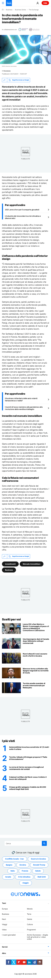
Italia (13, 871)
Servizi (5, 947)
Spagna (9, 865)
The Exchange (34, 9)
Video (4, 930)
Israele (8, 877)
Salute (38, 871)
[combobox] (25, 843)
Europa (5, 909)
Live (45, 3)
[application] (25, 49)
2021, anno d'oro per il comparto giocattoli (22, 210)
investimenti (10, 564)
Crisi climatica (24, 877)
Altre (4, 953)
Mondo (30, 909)
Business (9, 9)
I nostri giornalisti (9, 935)
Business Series (20, 9)
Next (4, 919)
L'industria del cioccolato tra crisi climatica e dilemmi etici (23, 217)
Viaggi (4, 924)
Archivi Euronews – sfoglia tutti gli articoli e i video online (37, 937)
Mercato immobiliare (31, 564)
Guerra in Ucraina (38, 859)
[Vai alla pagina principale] (9, 3)
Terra (29, 914)
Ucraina (22, 865)
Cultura (30, 924)
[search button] (44, 843)
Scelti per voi (11, 619)
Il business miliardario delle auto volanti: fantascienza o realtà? (21, 399)
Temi (4, 903)
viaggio (25, 883)
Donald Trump (39, 865)
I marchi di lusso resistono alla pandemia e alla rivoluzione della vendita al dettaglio (24, 408)
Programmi (31, 930)
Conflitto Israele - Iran (14, 859)
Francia (25, 871)
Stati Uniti (42, 877)
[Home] (2, 9)
